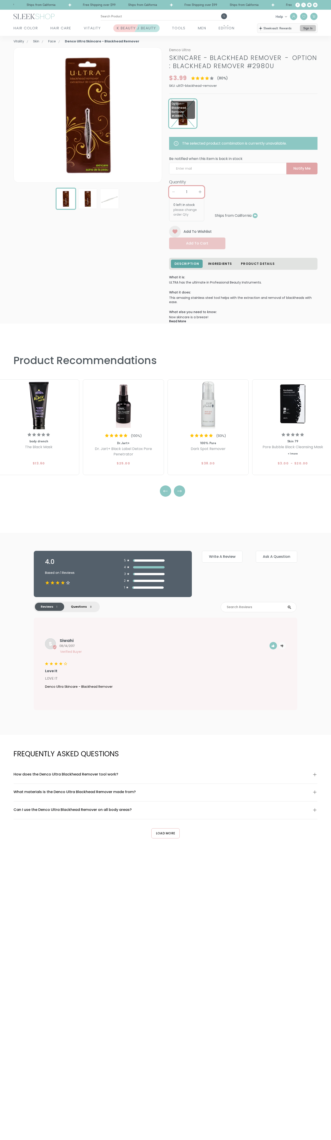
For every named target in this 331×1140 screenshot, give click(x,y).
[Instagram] (309, 5)
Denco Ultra (179, 50)
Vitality (92, 28)
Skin (36, 41)
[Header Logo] (34, 16)
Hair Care (60, 28)
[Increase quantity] (200, 192)
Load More (165, 833)
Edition (227, 28)
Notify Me (302, 168)
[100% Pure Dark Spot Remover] (208, 405)
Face (52, 41)
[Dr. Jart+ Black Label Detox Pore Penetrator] (123, 405)
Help (279, 16)
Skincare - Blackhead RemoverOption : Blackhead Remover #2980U (243, 61)
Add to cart (197, 243)
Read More (177, 321)
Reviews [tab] (47, 607)
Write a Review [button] (222, 556)
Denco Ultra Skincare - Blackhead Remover (79, 686)
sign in (308, 28)
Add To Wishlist (198, 231)
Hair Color (26, 28)
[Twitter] (303, 5)
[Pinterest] (315, 5)
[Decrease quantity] (173, 192)
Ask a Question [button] (276, 556)
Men (202, 28)
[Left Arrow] (165, 491)
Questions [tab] (79, 607)
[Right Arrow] (179, 491)
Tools (179, 28)
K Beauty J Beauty (136, 28)
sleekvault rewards (277, 28)
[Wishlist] (303, 16)
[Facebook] (297, 5)
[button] (273, 645)
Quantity (177, 182)
